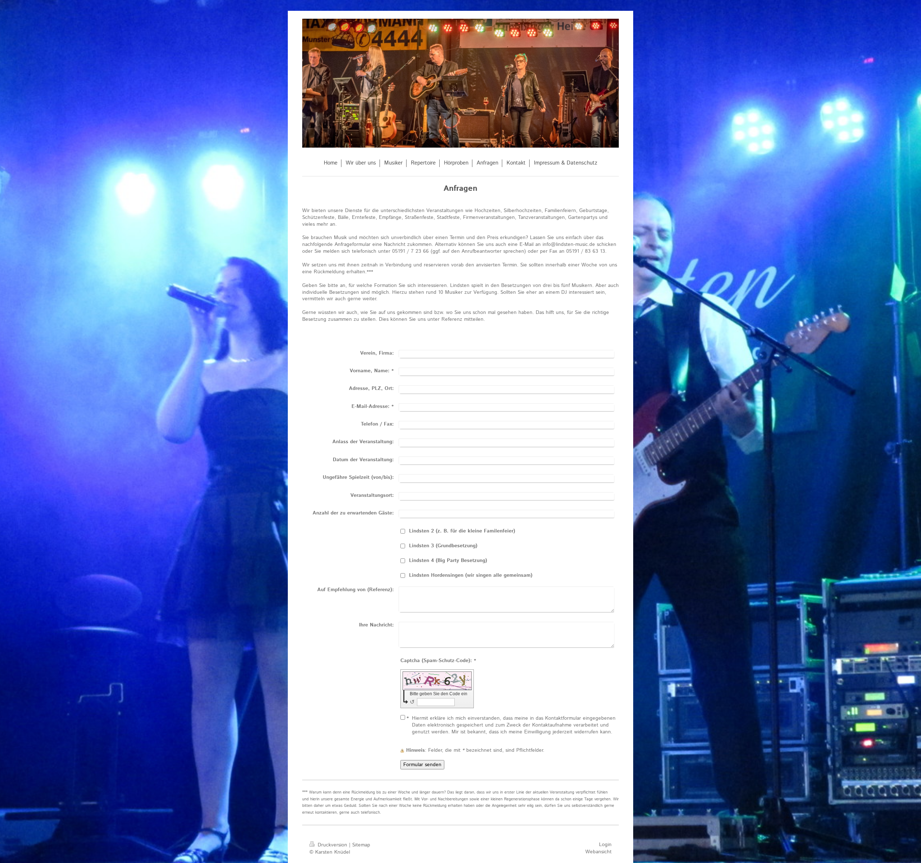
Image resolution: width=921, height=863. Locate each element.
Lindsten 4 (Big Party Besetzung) (448, 560)
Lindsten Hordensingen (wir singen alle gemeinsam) (470, 575)
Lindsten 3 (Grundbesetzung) (443, 545)
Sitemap (361, 845)
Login (605, 844)
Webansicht (598, 851)
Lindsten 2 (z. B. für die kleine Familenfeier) (462, 531)
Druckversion (332, 845)
